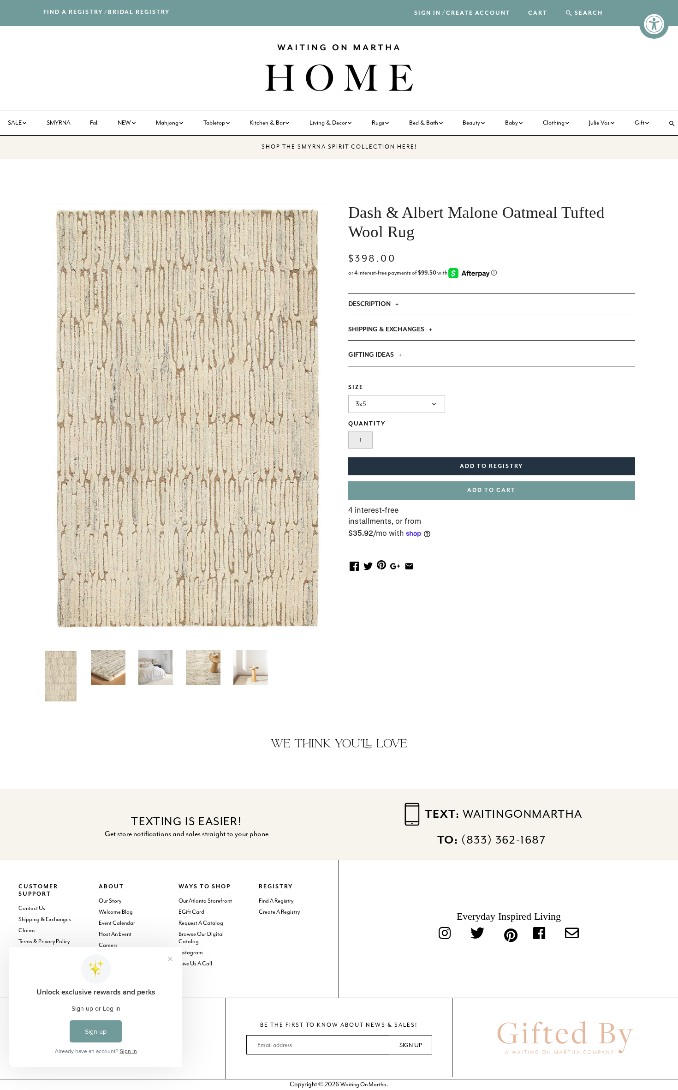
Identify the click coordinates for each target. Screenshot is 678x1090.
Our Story (110, 900)
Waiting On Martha (363, 1084)
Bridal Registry (139, 12)
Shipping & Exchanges (44, 919)
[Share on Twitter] (368, 565)
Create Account (478, 13)
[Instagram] (445, 933)
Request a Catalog (200, 923)
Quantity (367, 423)
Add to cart (491, 490)
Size (355, 387)
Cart (537, 13)
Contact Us (31, 908)
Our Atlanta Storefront (205, 900)
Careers (108, 945)
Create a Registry (279, 912)
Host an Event (115, 934)
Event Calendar (117, 923)
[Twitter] (477, 933)
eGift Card (191, 912)
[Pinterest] (508, 933)
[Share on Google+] (395, 565)
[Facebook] (539, 933)
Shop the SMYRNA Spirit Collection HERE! (339, 146)
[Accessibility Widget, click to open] (654, 24)
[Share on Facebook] (354, 565)
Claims (27, 930)
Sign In (427, 13)
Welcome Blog (116, 912)
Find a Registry (73, 12)
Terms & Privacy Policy (44, 941)
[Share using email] (409, 565)
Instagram (190, 952)
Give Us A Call (195, 963)
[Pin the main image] (381, 564)
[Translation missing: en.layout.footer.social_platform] (572, 933)
